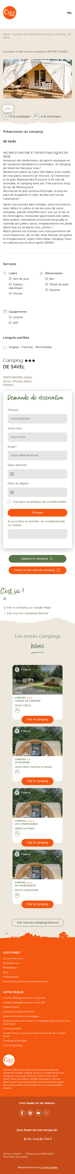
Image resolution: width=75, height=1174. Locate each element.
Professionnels (11, 977)
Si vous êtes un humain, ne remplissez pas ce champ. (36, 523)
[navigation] (37, 970)
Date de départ (18, 483)
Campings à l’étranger (15, 1041)
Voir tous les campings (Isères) (27, 613)
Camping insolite (12, 1028)
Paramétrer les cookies (15, 1157)
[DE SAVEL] (10, 13)
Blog (5, 972)
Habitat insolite (11, 1007)
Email (12, 446)
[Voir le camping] (38, 719)
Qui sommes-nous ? (13, 958)
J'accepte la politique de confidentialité (39, 501)
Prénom (13, 410)
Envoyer (37, 512)
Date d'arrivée (17, 465)
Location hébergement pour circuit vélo (24, 1002)
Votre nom (15, 428)
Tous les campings (13, 1045)
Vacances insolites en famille (18, 1011)
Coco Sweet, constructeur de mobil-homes (25, 981)
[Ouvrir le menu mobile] (69, 13)
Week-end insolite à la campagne (21, 1016)
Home (6, 34)
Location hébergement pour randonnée (24, 998)
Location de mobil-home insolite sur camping (38, 34)
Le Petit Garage (49, 1167)
